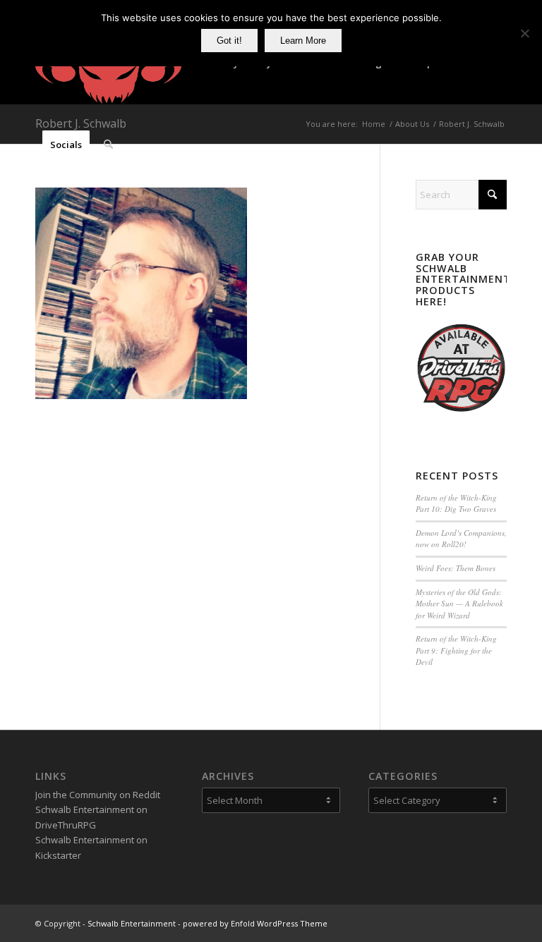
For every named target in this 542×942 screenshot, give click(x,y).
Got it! (229, 40)
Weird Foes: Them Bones (455, 568)
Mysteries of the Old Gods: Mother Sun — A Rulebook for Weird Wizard (459, 603)
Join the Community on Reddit (97, 794)
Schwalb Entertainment (132, 923)
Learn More (303, 40)
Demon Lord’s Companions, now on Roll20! (461, 538)
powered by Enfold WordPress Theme (255, 923)
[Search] (108, 144)
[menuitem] (66, 144)
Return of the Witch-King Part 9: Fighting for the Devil (456, 650)
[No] (524, 33)
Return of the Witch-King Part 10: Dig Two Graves (456, 503)
